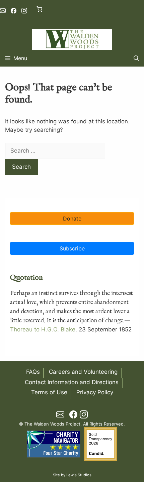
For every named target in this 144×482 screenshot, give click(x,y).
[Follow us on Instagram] (24, 10)
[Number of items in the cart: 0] (39, 9)
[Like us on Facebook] (13, 10)
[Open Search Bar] (136, 58)
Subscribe (72, 248)
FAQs (33, 371)
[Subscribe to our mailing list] (3, 10)
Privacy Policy (94, 392)
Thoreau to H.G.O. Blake (42, 329)
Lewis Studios (78, 475)
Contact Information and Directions (72, 382)
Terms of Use (49, 392)
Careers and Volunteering (83, 371)
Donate (72, 218)
